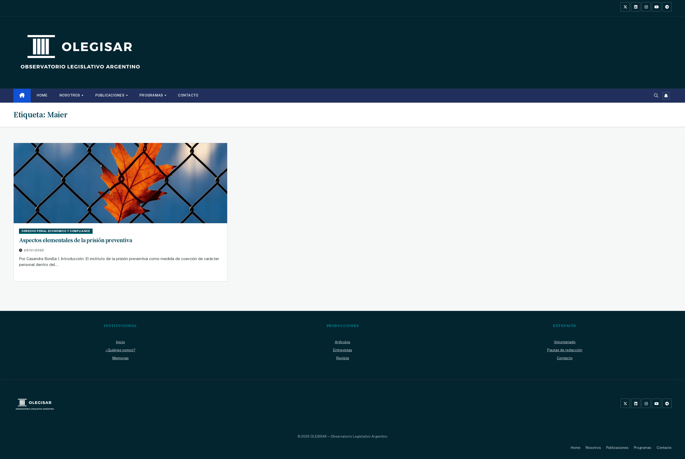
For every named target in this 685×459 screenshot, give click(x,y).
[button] (656, 95)
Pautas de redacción (564, 350)
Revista (342, 358)
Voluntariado (565, 342)
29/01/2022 (34, 250)
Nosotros (70, 95)
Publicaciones (110, 95)
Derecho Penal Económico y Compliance (56, 231)
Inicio (120, 342)
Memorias (120, 358)
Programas (151, 95)
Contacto (188, 95)
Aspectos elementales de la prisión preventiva (75, 240)
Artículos (342, 342)
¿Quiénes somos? (120, 350)
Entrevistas (342, 350)
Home (42, 95)
